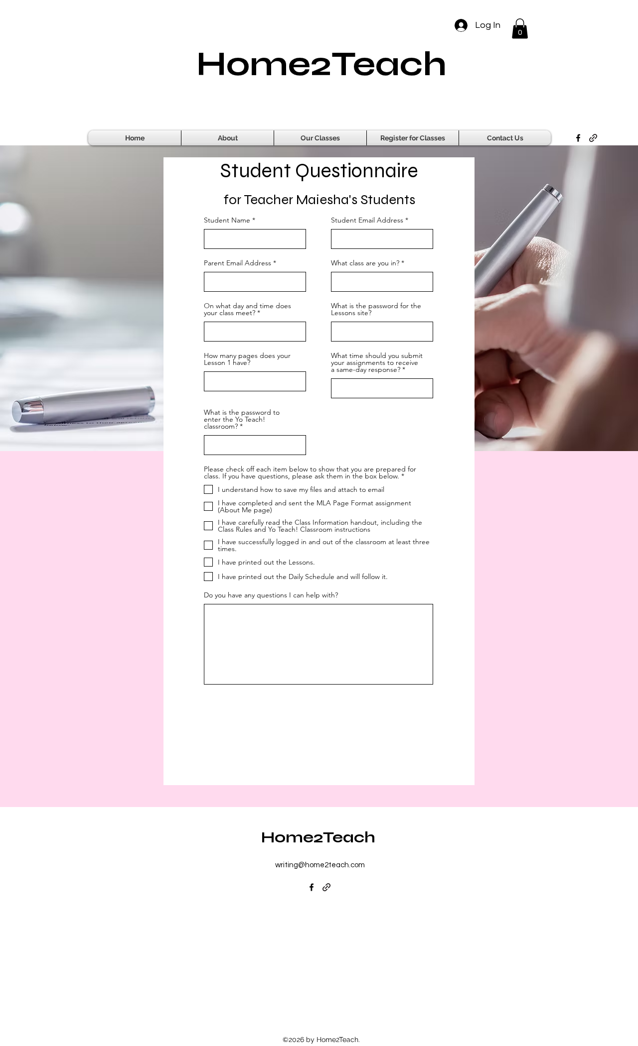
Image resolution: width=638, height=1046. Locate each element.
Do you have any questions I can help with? (271, 594)
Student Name (227, 220)
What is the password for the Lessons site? (376, 309)
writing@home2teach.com (320, 865)
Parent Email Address (237, 262)
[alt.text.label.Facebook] (578, 138)
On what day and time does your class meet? (247, 309)
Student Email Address (367, 220)
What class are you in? (365, 262)
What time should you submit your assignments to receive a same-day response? (377, 362)
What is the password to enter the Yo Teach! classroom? (242, 419)
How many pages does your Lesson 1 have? (247, 359)
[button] (519, 28)
